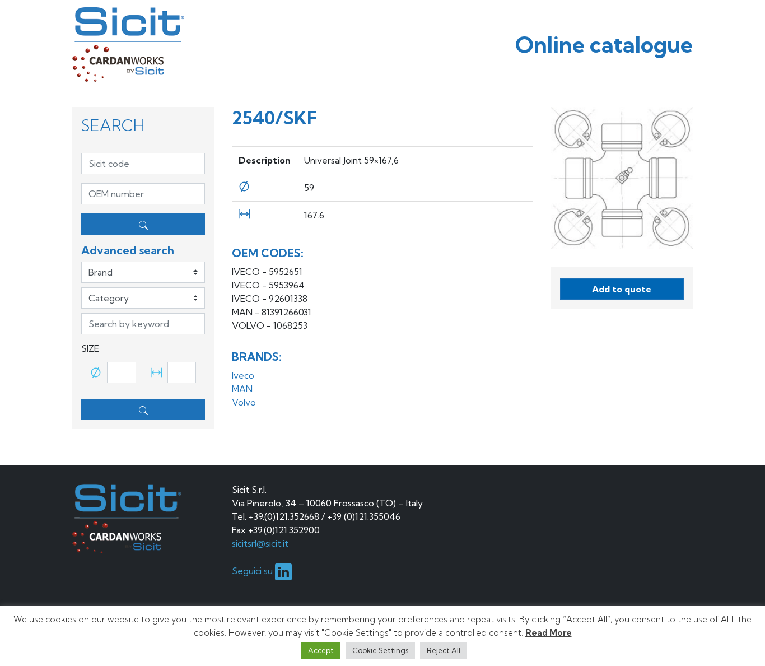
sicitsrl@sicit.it (260, 543)
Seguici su (253, 570)
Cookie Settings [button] (380, 650)
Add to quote (621, 289)
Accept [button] (321, 650)
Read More (548, 632)
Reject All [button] (443, 650)
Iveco (243, 375)
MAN (242, 388)
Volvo (244, 402)
